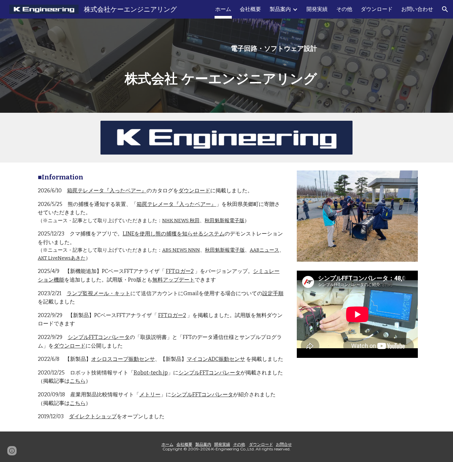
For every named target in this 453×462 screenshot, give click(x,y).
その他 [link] (344, 9)
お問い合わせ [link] (417, 9)
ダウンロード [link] (377, 9)
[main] (210, 48)
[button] (445, 9)
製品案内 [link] (280, 9)
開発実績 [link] (317, 9)
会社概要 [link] (250, 9)
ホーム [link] (223, 9)
